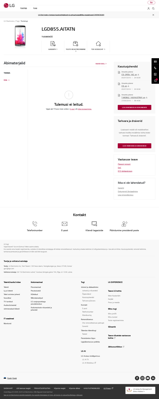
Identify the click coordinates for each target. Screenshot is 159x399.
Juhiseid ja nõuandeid (90, 290)
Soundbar (7, 298)
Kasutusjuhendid (88, 297)
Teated (84, 334)
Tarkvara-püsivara (88, 300)
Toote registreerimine (116, 320)
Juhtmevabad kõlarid (12, 309)
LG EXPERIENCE (115, 282)
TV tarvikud (8, 301)
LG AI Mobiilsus (88, 363)
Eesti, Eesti (12, 378)
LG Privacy (107, 388)
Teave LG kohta (114, 291)
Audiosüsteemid (10, 305)
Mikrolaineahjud (37, 298)
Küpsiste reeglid (59, 388)
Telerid (6, 287)
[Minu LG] (148, 8)
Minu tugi (112, 309)
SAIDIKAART (8, 388)
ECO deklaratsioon (125, 171)
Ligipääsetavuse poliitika (90, 342)
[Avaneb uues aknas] (137, 378)
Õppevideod (86, 294)
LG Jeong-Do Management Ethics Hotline (142, 390)
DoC (119, 167)
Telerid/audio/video (12, 282)
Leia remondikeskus (125, 195)
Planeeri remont (124, 164)
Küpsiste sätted (74, 388)
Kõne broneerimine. (85, 109)
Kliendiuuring (86, 315)
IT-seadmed (9, 318)
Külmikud (34, 294)
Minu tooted (112, 317)
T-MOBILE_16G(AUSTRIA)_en (133, 97)
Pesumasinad (36, 287)
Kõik (5, 80)
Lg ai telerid (8, 290)
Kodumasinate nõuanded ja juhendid (41, 308)
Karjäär (110, 299)
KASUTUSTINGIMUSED (92, 388)
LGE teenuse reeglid (23, 388)
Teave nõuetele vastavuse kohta (119, 336)
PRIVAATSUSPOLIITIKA (42, 388)
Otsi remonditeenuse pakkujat (93, 323)
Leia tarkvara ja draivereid (134, 146)
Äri (151, 2)
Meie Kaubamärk (114, 295)
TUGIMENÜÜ (47, 36)
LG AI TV (85, 359)
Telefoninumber (87, 312)
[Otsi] (153, 8)
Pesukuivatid (36, 290)
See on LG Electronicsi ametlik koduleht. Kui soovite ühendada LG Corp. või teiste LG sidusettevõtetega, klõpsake (43, 395)
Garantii (121, 188)
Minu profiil (112, 313)
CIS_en (124, 86)
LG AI (83, 351)
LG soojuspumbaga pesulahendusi (38, 302)
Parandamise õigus (88, 338)
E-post (72, 109)
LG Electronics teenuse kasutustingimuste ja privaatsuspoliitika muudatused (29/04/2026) (71, 15)
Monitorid (7, 323)
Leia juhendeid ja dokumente (134, 107)
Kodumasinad (37, 282)
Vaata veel (100, 64)
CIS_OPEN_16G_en (129, 74)
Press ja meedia (113, 302)
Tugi (83, 282)
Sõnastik (112, 326)
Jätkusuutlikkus (115, 346)
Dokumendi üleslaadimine (128, 191)
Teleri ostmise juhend (12, 294)
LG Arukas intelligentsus (90, 356)
